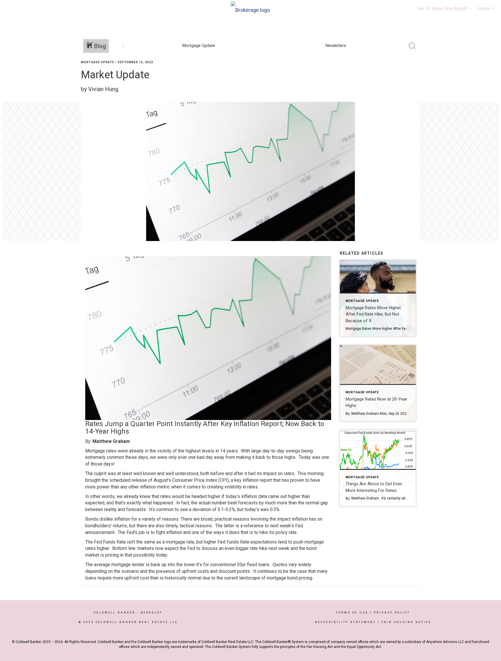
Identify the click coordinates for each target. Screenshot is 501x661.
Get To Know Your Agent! (445, 11)
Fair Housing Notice (406, 622)
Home (486, 11)
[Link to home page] (250, 8)
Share (492, 73)
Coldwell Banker (114, 612)
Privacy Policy (392, 612)
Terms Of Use (352, 612)
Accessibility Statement (345, 622)
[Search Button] (412, 46)
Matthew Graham (111, 441)
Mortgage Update (97, 62)
